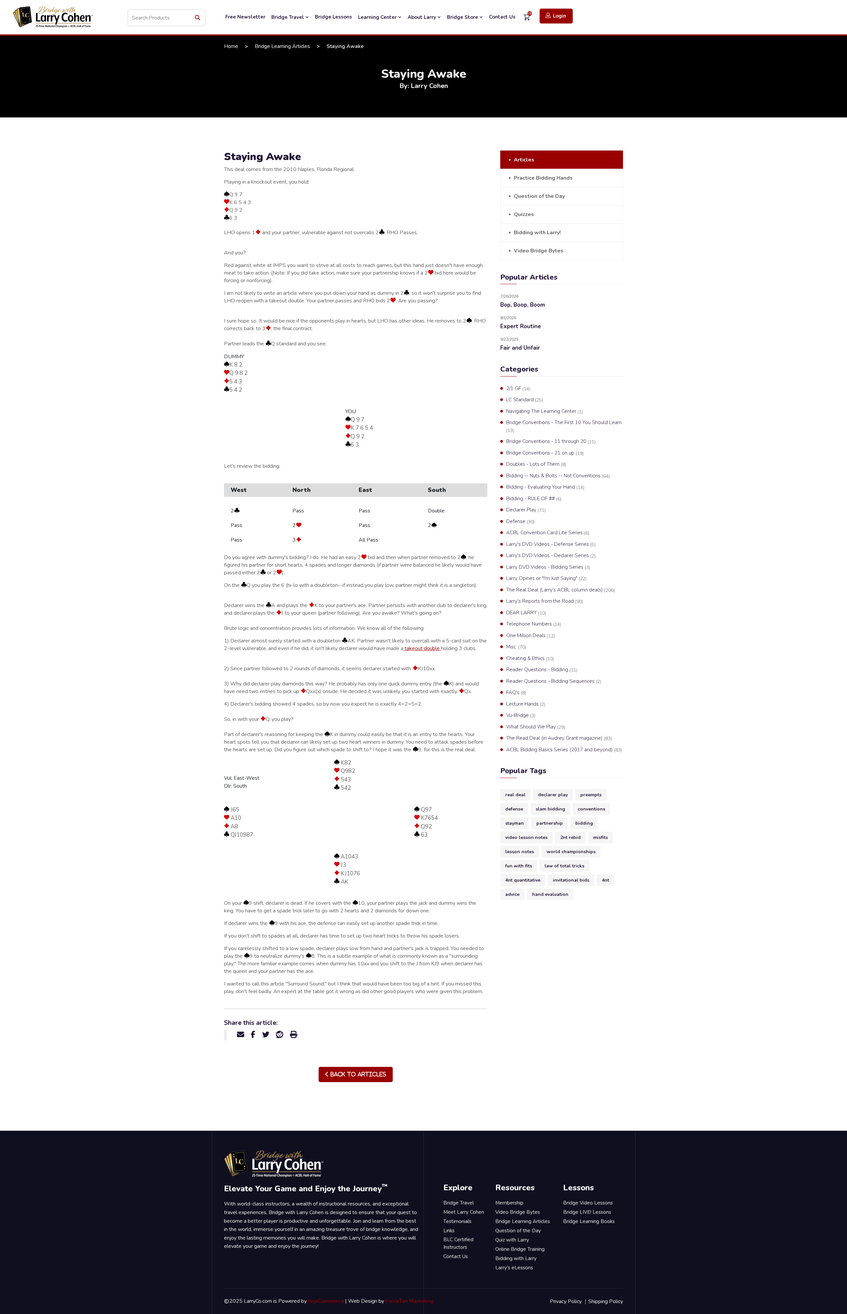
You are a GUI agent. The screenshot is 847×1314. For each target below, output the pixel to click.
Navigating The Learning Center (544, 411)
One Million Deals (530, 635)
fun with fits (518, 866)
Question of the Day (539, 196)
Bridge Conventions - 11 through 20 (551, 441)
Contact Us (502, 17)
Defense (520, 521)
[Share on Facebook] (253, 1035)
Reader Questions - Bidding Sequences (553, 681)
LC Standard (524, 399)
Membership (509, 1203)
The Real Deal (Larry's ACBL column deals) (560, 590)
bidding (584, 823)
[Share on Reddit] (279, 1035)
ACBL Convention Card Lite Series (547, 532)
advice (512, 894)
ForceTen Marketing (409, 1301)
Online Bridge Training (520, 1249)
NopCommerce (326, 1301)
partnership (549, 823)
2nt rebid (570, 837)
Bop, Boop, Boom (522, 305)
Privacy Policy (566, 1301)
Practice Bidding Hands (543, 178)
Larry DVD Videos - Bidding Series (548, 567)
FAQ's (516, 692)
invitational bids (571, 880)
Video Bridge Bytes (538, 250)
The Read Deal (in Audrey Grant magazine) (559, 738)
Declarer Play (526, 509)
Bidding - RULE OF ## (533, 498)
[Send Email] (240, 1035)
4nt (605, 880)
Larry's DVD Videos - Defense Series (551, 544)
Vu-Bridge (520, 715)
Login (559, 16)
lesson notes (519, 852)
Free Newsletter (245, 17)
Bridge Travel (288, 17)
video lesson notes (526, 837)
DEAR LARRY (526, 612)
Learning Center (378, 17)
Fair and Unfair (520, 348)
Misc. (516, 646)
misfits (600, 837)
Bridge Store (463, 17)
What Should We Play (535, 726)
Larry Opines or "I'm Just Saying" (546, 578)
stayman (514, 823)
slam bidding (550, 809)
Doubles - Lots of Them (536, 464)
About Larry (422, 17)
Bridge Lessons (333, 17)
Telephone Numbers (533, 624)
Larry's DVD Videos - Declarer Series (551, 555)
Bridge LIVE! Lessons (587, 1212)
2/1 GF (518, 388)
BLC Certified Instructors (458, 1243)
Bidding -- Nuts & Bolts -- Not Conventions (558, 475)
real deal (515, 795)
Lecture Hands (525, 704)
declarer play (553, 795)
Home (231, 46)
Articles (524, 159)
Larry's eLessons (514, 1267)
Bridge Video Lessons (588, 1203)
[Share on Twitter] (265, 1035)
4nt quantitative (522, 880)
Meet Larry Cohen (463, 1212)
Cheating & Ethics (530, 658)
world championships (571, 852)
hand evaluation (550, 894)
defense (514, 809)
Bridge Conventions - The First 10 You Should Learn (564, 426)
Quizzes (524, 214)
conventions (591, 809)
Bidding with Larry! (537, 232)
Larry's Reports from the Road (544, 601)
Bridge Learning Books (589, 1221)
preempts (591, 795)
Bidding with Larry (516, 1258)
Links (449, 1230)
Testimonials (457, 1221)
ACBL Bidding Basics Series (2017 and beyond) (564, 749)
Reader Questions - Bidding (541, 669)
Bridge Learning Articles (282, 46)
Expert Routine (520, 326)
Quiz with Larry (512, 1240)
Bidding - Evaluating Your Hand (545, 487)
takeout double (422, 648)
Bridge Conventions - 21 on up (545, 453)
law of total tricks (564, 866)
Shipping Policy (605, 1301)
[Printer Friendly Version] (293, 1035)
